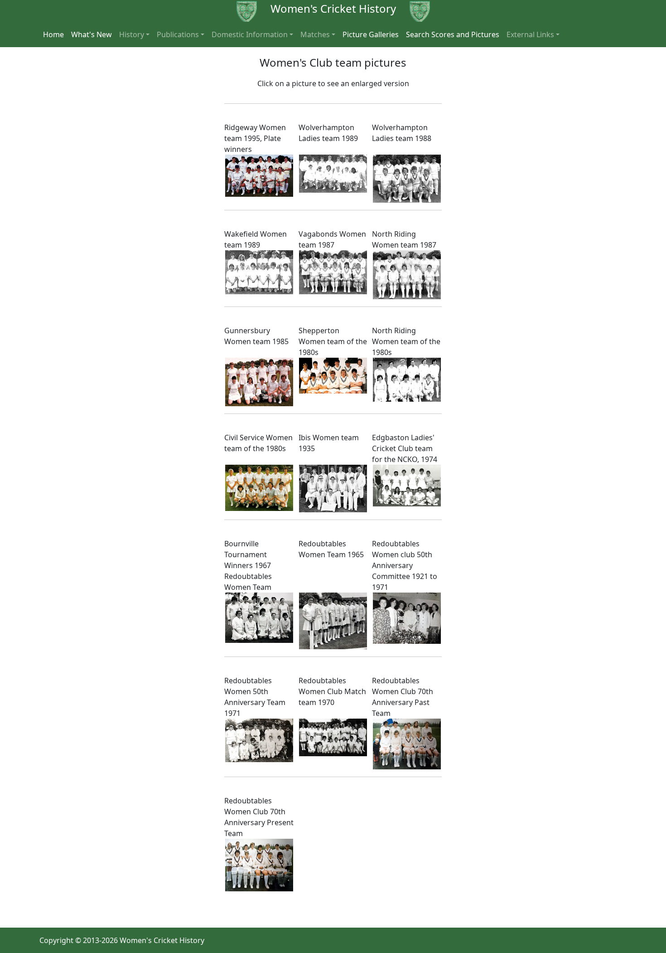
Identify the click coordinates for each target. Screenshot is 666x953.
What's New (91, 34)
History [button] (131, 34)
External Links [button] (530, 34)
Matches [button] (315, 34)
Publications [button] (178, 34)
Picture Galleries (371, 34)
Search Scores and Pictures (452, 34)
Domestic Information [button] (250, 34)
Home (53, 34)
